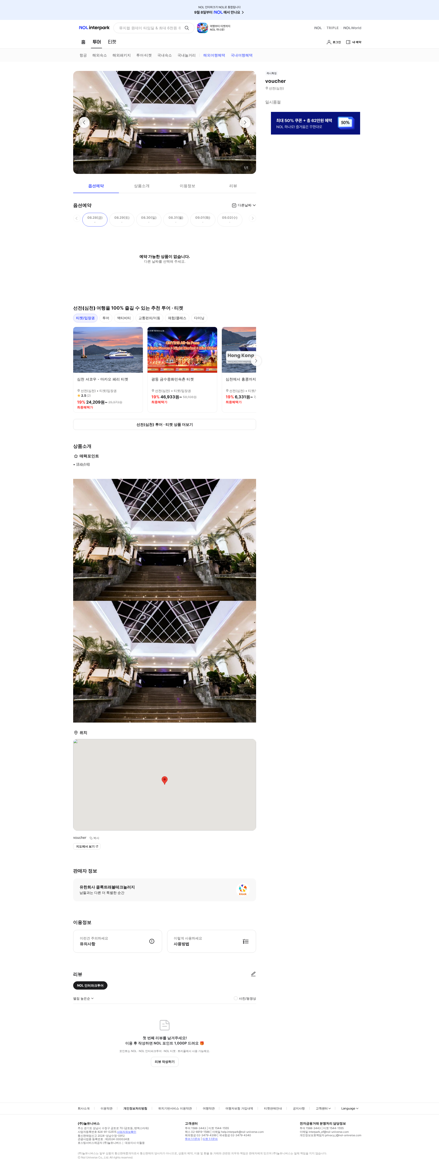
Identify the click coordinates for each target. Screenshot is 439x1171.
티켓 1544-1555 (219, 1128)
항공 (83, 55)
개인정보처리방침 (135, 1108)
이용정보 (187, 185)
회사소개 (84, 1108)
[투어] (96, 41)
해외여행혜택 (214, 55)
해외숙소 (99, 55)
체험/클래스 (177, 318)
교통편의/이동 (149, 318)
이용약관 (106, 1108)
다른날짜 (245, 205)
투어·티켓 (144, 55)
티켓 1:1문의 (210, 1139)
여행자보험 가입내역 (239, 1108)
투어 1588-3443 (195, 1128)
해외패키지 (121, 55)
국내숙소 (164, 55)
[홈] (83, 41)
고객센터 (322, 1108)
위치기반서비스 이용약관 (175, 1108)
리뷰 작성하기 (165, 1061)
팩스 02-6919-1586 (197, 1131)
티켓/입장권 (85, 318)
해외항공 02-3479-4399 (201, 1135)
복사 (96, 838)
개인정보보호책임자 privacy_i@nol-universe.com (330, 1135)
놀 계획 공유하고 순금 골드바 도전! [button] (148, 28)
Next (256, 361)
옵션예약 (96, 185)
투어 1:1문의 (192, 1139)
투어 (105, 318)
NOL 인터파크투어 (90, 985)
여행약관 (209, 1108)
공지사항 (299, 1108)
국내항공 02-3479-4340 (235, 1135)
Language (348, 1108)
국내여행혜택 (242, 55)
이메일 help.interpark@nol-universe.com (238, 1131)
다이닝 (199, 318)
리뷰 (233, 185)
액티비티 (124, 318)
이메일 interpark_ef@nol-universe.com (324, 1131)
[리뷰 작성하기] (253, 974)
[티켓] (112, 41)
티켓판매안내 (273, 1108)
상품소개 (142, 185)
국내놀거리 (186, 55)
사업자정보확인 (126, 1131)
